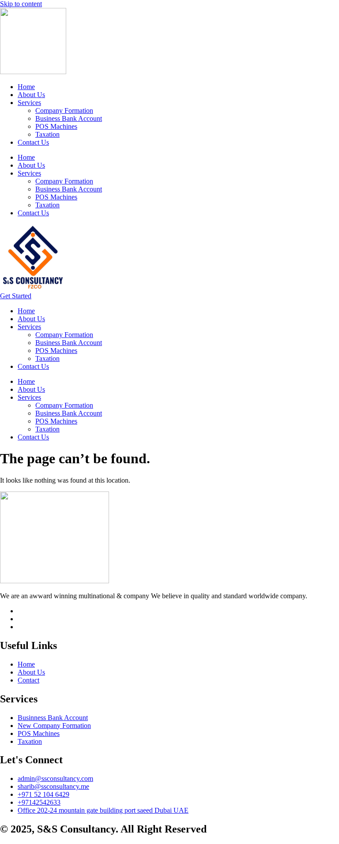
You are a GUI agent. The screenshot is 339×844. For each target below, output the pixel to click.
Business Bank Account (68, 118)
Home (26, 86)
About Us (31, 94)
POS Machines (56, 126)
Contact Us (33, 142)
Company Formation (64, 110)
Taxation (47, 134)
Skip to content (21, 4)
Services (29, 102)
